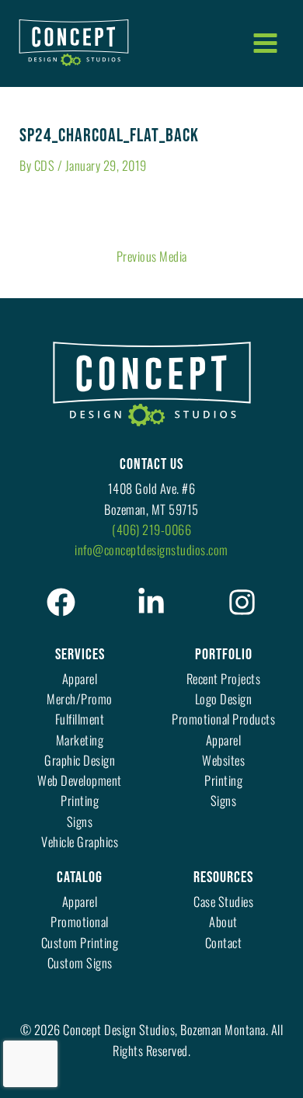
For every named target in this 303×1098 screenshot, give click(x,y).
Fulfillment (80, 718)
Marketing (80, 739)
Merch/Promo (80, 698)
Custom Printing (80, 942)
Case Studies (223, 901)
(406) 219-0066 (151, 529)
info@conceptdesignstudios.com (151, 549)
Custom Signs (80, 962)
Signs (80, 821)
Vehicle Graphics (79, 841)
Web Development (79, 780)
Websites (223, 760)
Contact (223, 942)
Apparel (80, 678)
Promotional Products (223, 718)
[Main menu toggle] (264, 42)
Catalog (80, 877)
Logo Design (223, 698)
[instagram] (242, 602)
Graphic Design (79, 760)
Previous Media (152, 256)
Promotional (79, 921)
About (223, 921)
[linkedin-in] (151, 602)
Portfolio (223, 654)
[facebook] (61, 602)
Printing (80, 800)
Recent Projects (223, 678)
